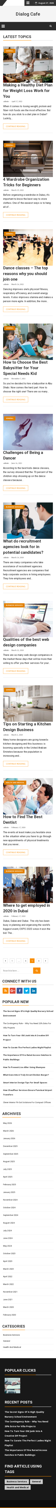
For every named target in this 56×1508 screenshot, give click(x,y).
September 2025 (10, 1154)
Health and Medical (15, 783)
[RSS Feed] (6, 991)
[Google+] (13, 991)
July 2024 (7, 1230)
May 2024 (7, 1246)
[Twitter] (27, 991)
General (10, 51)
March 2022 (8, 1284)
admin (6, 101)
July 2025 (7, 1169)
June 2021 (7, 1299)
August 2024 (9, 1223)
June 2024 (7, 1238)
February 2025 (9, 1184)
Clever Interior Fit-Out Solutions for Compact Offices (27, 1102)
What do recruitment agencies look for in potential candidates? (23, 547)
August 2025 (9, 1161)
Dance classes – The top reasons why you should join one (25, 274)
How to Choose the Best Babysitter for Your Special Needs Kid (25, 368)
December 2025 (10, 1146)
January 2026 (9, 1138)
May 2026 (7, 1123)
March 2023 (8, 1269)
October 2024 (9, 1207)
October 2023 (9, 1253)
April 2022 (7, 1276)
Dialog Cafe (28, 14)
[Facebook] (20, 991)
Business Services (14, 507)
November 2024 (10, 1200)
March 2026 (8, 1131)
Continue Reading (15, 126)
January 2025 (9, 1192)
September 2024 (10, 1215)
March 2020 (8, 1307)
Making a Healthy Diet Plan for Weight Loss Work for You (28, 91)
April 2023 (7, 1261)
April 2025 (7, 1177)
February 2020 (9, 1315)
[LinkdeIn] (34, 991)
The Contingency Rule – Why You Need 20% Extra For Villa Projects (27, 1025)
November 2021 (10, 1292)
